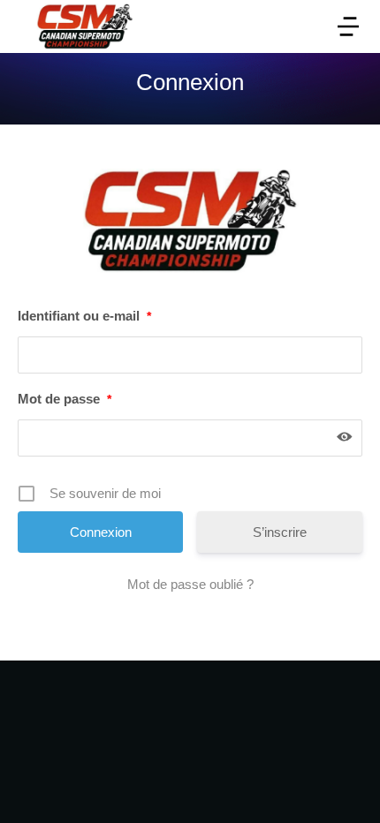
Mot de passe (64, 398)
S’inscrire (280, 532)
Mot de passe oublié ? (190, 584)
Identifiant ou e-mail (84, 315)
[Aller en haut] (343, 786)
